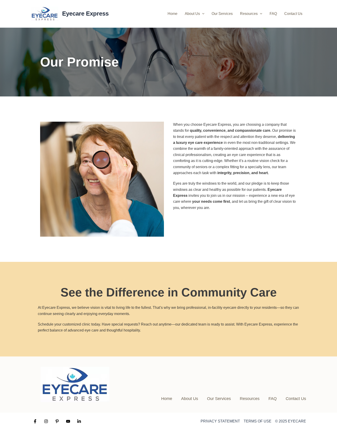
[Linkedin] (79, 421)
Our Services (222, 14)
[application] (202, 14)
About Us (192, 14)
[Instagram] (46, 421)
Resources (249, 14)
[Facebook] (35, 421)
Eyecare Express (85, 13)
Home (172, 14)
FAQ (273, 14)
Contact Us (293, 14)
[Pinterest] (57, 421)
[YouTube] (68, 421)
